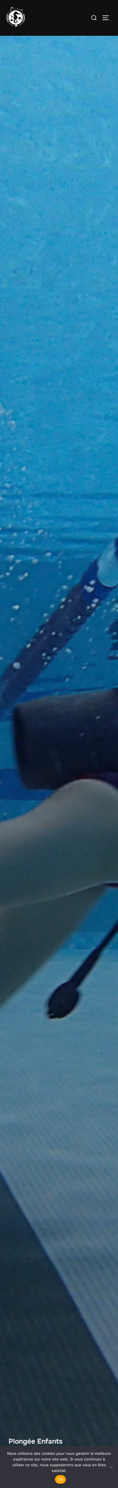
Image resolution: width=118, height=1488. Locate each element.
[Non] (111, 1467)
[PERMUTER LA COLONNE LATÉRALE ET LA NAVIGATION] (107, 17)
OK (60, 1479)
